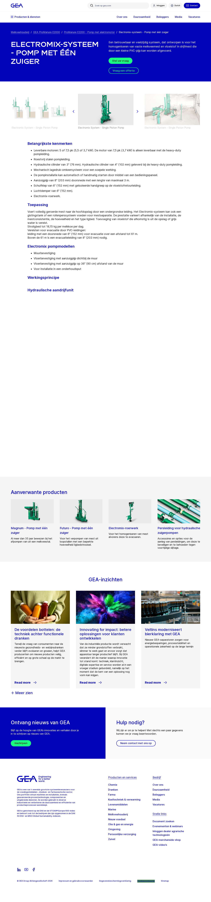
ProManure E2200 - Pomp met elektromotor (89, 32)
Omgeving (114, 829)
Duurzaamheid (161, 789)
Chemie (112, 784)
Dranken (113, 789)
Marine (112, 809)
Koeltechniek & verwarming (124, 799)
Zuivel (111, 839)
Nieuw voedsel (116, 819)
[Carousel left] (73, 111)
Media (156, 799)
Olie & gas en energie (120, 824)
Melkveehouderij (20, 32)
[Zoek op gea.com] (92, 5)
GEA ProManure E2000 (46, 32)
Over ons (158, 784)
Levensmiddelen (118, 804)
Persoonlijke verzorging (122, 834)
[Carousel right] (137, 111)
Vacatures (159, 804)
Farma (111, 794)
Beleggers (159, 794)
